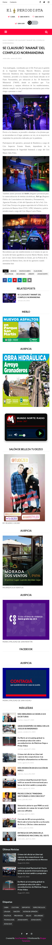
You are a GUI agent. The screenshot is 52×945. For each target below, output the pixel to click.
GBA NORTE (24, 17)
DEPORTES (26, 907)
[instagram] (48, 2)
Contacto (13, 2)
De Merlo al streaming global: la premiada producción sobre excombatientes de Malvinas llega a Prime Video (33, 742)
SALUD (28, 916)
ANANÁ (11, 40)
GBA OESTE (39, 17)
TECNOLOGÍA (9, 920)
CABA (12, 17)
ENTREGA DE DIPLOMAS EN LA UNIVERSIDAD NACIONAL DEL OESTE (33, 834)
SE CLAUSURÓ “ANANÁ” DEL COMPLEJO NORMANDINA (29, 296)
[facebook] (40, 2)
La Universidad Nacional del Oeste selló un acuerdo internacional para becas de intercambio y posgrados (32, 782)
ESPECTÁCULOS (39, 907)
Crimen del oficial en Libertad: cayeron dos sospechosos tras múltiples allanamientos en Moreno (32, 756)
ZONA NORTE (42, 274)
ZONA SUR (8, 924)
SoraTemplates (21, 938)
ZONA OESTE (36, 920)
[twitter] (44, 2)
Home (5, 2)
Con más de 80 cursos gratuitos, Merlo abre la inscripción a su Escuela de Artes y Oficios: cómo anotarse (33, 821)
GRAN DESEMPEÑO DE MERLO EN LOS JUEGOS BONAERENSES (33, 727)
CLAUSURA (38, 271)
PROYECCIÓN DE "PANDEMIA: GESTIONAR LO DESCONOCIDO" (31, 795)
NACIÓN (16, 911)
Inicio (5, 40)
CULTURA (15, 907)
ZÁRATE (31, 274)
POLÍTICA (7, 916)
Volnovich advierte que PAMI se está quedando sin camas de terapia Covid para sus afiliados (33, 808)
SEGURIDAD (20, 274)
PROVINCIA (9, 274)
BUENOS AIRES (24, 271)
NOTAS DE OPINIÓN (30, 911)
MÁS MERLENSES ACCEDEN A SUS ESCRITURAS (32, 715)
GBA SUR (21, 23)
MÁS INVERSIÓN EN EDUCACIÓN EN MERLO (33, 769)
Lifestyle (7, 911)
